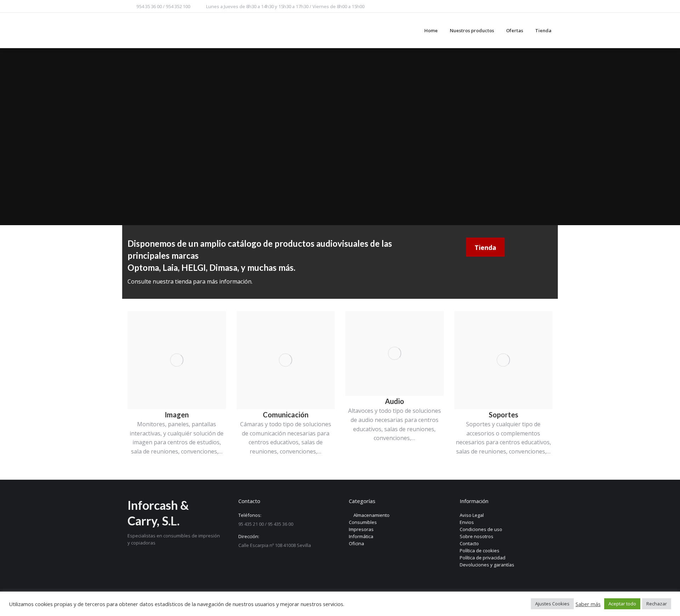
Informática (361, 536)
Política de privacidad (482, 557)
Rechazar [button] (656, 603)
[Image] (177, 360)
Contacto (469, 543)
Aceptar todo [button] (622, 603)
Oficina (356, 543)
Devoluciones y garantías (487, 564)
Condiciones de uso (481, 529)
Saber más (588, 604)
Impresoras (361, 529)
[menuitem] (431, 30)
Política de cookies (479, 550)
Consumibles (363, 522)
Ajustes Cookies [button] (552, 603)
